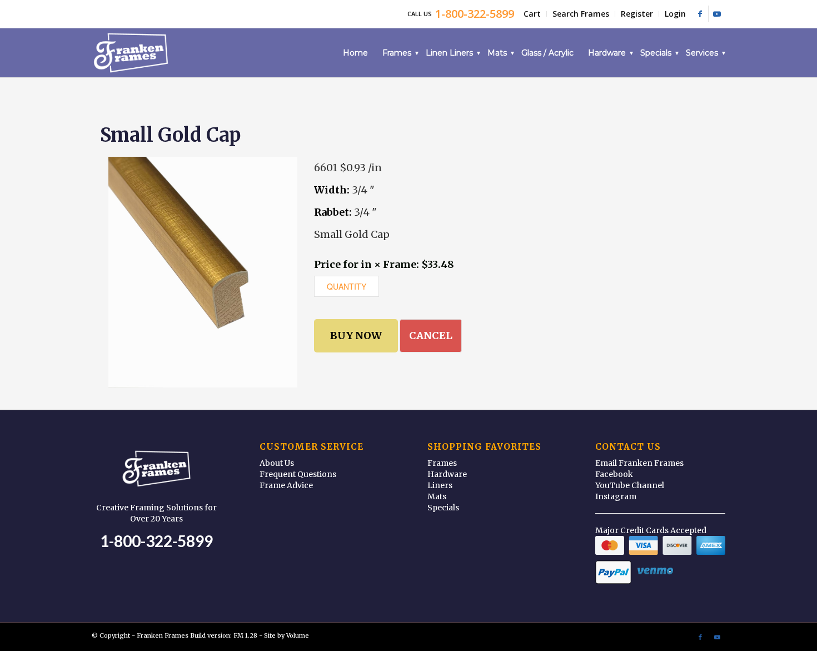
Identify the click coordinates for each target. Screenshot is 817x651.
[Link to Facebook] (700, 14)
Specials (443, 508)
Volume (297, 635)
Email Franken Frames (639, 463)
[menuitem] (532, 14)
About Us (277, 463)
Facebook (614, 474)
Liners (439, 485)
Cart (532, 13)
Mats (436, 496)
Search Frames (580, 13)
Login (675, 13)
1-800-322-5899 (156, 540)
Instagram (615, 496)
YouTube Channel (629, 485)
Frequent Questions (298, 474)
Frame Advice (286, 485)
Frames (442, 463)
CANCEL (430, 335)
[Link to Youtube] (717, 14)
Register (637, 13)
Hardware (447, 474)
